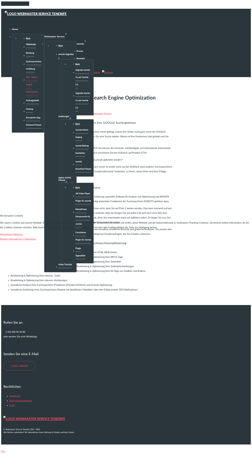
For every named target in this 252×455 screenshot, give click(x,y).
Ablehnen (18, 234)
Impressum (30, 239)
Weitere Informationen (11, 239)
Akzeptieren (6, 234)
